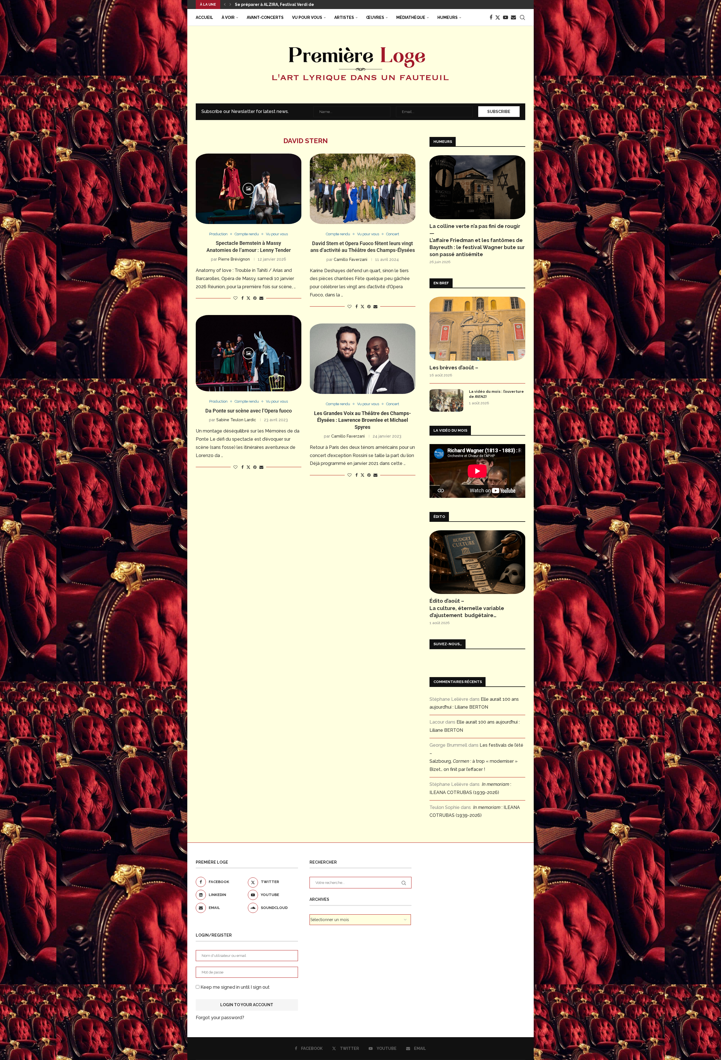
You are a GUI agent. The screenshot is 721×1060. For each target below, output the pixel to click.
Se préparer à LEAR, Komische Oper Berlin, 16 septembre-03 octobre (304, 4)
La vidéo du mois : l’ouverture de (496, 394)
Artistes (344, 17)
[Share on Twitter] (248, 298)
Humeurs (447, 17)
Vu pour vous (307, 17)
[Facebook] (490, 17)
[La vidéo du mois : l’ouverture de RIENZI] (446, 400)
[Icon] (248, 189)
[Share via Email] (261, 298)
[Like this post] (235, 298)
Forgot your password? (220, 1017)
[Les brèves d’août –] (477, 329)
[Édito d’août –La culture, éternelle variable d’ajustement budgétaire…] (477, 562)
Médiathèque (410, 17)
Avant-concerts (265, 17)
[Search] (522, 17)
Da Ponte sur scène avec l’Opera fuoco (248, 411)
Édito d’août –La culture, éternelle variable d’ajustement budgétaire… (467, 608)
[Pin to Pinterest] (255, 298)
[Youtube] (505, 17)
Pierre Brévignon (234, 259)
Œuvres (375, 17)
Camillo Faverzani (350, 259)
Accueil (204, 17)
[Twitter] (497, 17)
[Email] (513, 17)
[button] (224, 4)
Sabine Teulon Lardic (236, 420)
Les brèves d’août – (454, 368)
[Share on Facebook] (242, 298)
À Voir (228, 17)
